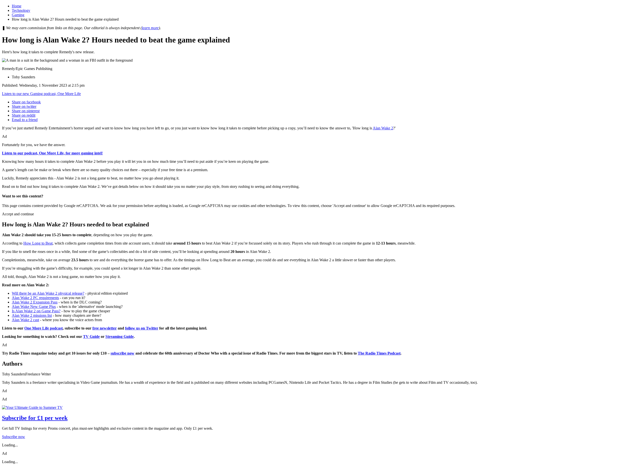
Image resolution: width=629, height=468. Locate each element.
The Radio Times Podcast (379, 353)
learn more (150, 28)
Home (16, 6)
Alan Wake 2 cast (25, 320)
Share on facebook (26, 102)
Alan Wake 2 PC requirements (35, 298)
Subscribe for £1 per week (35, 418)
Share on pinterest (26, 111)
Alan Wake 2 (383, 128)
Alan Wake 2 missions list (32, 315)
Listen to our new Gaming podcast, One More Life (41, 94)
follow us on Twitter (141, 328)
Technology (21, 10)
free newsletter (104, 328)
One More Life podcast (43, 328)
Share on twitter (24, 106)
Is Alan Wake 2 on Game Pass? (36, 311)
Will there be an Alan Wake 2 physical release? (48, 293)
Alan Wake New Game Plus (34, 306)
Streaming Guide (119, 336)
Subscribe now (13, 437)
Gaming (18, 15)
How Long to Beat (38, 243)
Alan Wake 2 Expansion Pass (34, 302)
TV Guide (91, 336)
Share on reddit (23, 115)
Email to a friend (25, 120)
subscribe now (122, 353)
